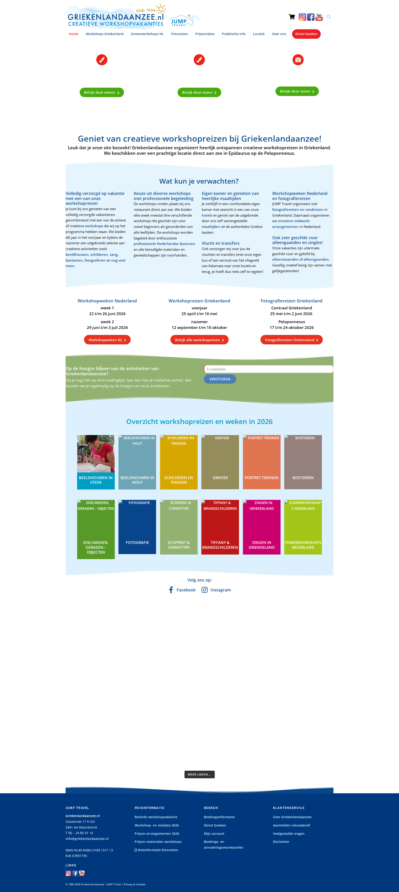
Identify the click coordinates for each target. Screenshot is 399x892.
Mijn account (214, 834)
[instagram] (302, 17)
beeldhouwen (77, 254)
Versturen (220, 379)
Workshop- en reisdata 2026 (157, 825)
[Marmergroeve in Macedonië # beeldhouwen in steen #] (182, 639)
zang (114, 254)
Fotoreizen (179, 34)
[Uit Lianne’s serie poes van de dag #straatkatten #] (115, 721)
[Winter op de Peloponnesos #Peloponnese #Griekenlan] (216, 727)
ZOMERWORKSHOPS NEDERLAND (303, 545)
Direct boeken (306, 34)
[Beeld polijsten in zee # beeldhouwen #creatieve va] (250, 721)
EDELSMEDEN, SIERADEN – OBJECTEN (96, 547)
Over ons (279, 34)
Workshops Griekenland (105, 34)
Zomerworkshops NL (147, 34)
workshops (94, 226)
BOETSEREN (303, 477)
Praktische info (234, 34)
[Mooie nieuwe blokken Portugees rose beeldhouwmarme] (81, 641)
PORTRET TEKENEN (261, 477)
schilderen (99, 254)
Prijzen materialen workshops (158, 842)
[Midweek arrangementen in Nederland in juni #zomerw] (149, 636)
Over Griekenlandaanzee (292, 817)
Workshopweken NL (105, 339)
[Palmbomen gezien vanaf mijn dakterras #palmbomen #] (317, 718)
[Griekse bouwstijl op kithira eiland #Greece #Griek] (284, 712)
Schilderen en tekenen (178, 480)
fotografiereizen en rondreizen (297, 209)
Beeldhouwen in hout (137, 480)
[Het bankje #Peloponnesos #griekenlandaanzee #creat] (81, 715)
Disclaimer (281, 842)
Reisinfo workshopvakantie (156, 817)
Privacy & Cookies (134, 884)
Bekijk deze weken (99, 92)
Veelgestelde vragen (289, 834)
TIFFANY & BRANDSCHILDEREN (220, 545)
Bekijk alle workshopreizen (197, 339)
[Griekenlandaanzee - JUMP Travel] (130, 28)
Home (73, 34)
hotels (207, 215)
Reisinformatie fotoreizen (157, 850)
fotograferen (95, 260)
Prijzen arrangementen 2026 (157, 834)
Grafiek (220, 477)
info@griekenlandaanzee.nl (87, 839)
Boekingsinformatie (219, 817)
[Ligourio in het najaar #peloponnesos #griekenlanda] (250, 633)
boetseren (74, 260)
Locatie (259, 34)
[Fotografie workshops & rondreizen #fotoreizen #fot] (317, 636)
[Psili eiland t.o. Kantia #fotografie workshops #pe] (182, 715)
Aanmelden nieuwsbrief (291, 825)
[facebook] (310, 17)
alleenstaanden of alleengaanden (300, 259)
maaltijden (211, 226)
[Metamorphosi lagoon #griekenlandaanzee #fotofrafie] (284, 630)
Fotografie (137, 542)
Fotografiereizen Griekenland (289, 339)
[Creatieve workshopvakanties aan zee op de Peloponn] (115, 639)
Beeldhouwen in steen (96, 480)
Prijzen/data (205, 34)
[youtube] (319, 17)
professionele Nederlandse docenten (164, 243)
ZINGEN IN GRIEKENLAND (262, 545)
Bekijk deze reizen (197, 92)
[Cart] (292, 12)
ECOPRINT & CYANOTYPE (179, 545)
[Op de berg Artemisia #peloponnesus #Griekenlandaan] (149, 724)
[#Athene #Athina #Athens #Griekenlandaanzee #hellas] (216, 619)
